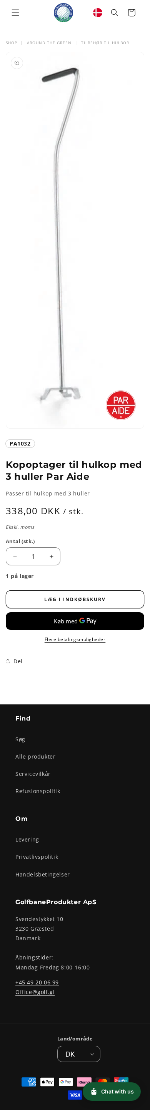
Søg (20, 739)
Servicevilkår (33, 773)
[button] (15, 12)
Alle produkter (35, 756)
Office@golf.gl (35, 992)
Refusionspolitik (37, 791)
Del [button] (18, 661)
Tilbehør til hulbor (105, 42)
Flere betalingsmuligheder (75, 639)
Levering (27, 839)
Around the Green (49, 42)
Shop (11, 42)
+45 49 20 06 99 (37, 982)
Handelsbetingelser (42, 874)
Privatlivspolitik (36, 856)
